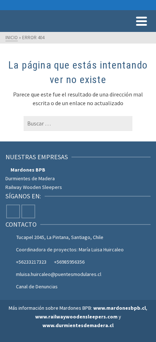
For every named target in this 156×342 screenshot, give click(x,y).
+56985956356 (69, 262)
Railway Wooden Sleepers (33, 187)
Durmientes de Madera (30, 178)
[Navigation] (141, 21)
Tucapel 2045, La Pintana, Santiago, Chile (59, 237)
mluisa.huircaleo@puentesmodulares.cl (58, 274)
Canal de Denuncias (37, 286)
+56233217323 (31, 262)
